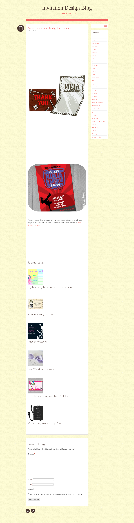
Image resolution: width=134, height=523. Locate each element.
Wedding (94, 134)
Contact (34, 20)
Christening (95, 62)
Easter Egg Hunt (96, 77)
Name (30, 480)
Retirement (95, 118)
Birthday (94, 52)
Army (93, 40)
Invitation (94, 99)
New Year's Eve (96, 109)
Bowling (94, 55)
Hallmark (94, 90)
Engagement (95, 84)
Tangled (94, 124)
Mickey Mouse (96, 106)
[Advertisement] (57, 49)
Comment (31, 454)
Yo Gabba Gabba (96, 137)
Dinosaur (94, 71)
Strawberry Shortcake (98, 121)
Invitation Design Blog (67, 8)
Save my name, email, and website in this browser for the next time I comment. (56, 494)
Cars (93, 59)
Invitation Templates (98, 102)
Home (28, 20)
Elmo (93, 81)
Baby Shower (95, 43)
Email (30, 484)
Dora (93, 74)
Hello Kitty (94, 96)
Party (93, 112)
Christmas (95, 65)
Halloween (95, 93)
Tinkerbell (94, 131)
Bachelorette (95, 46)
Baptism (94, 49)
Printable (94, 115)
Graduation (95, 87)
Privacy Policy (43, 20)
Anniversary (95, 37)
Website (30, 489)
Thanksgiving (95, 127)
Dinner (94, 68)
